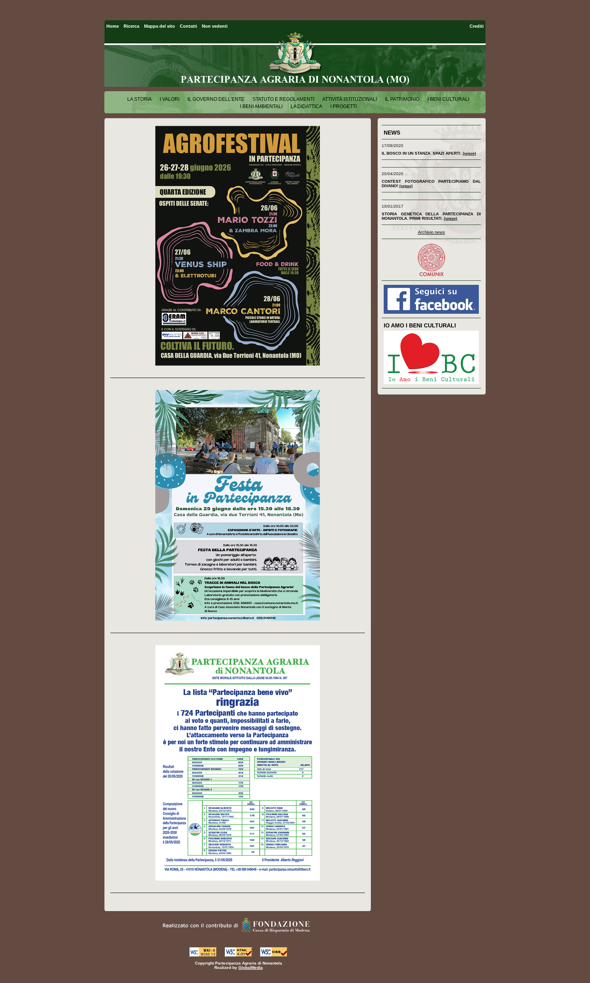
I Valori (169, 99)
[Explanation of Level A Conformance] (203, 954)
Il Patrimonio (402, 99)
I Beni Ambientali (261, 106)
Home (112, 26)
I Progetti (343, 106)
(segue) (469, 153)
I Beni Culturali (448, 99)
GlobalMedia (250, 967)
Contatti (188, 26)
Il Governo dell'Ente (215, 99)
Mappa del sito (159, 26)
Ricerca (131, 26)
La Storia (139, 99)
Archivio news (431, 232)
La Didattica (306, 106)
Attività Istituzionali (349, 99)
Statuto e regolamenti (283, 99)
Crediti (477, 26)
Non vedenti (215, 26)
